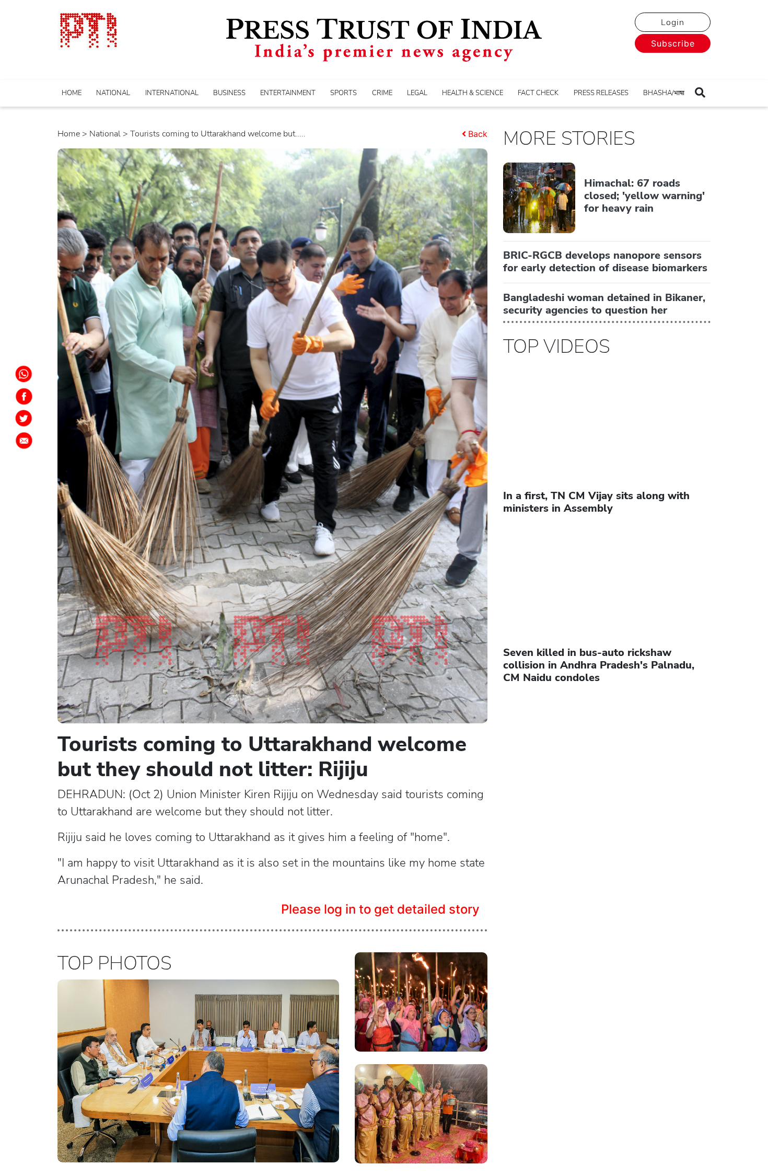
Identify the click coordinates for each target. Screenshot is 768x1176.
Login (672, 22)
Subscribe (673, 43)
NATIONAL (113, 93)
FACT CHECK (538, 93)
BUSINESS (229, 93)
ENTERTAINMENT (288, 93)
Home (68, 134)
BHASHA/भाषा (663, 93)
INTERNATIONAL (172, 93)
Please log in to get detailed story (380, 909)
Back (477, 134)
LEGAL (417, 93)
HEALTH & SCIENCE (472, 93)
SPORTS (343, 93)
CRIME (382, 93)
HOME (72, 93)
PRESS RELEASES (601, 93)
